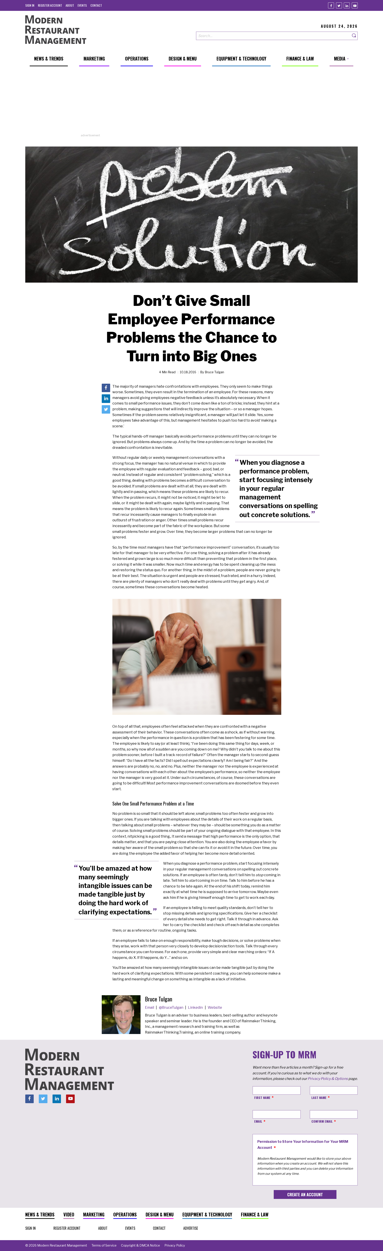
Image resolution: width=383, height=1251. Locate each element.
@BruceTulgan (171, 1007)
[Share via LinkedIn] (106, 398)
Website (215, 1007)
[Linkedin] (347, 5)
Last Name (318, 1097)
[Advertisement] (191, 102)
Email (150, 1007)
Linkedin (195, 1007)
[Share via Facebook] (106, 388)
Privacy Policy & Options (328, 1079)
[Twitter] (339, 5)
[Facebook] (331, 5)
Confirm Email (322, 1121)
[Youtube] (355, 5)
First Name (262, 1097)
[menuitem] (29, 5)
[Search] (354, 35)
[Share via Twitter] (106, 409)
